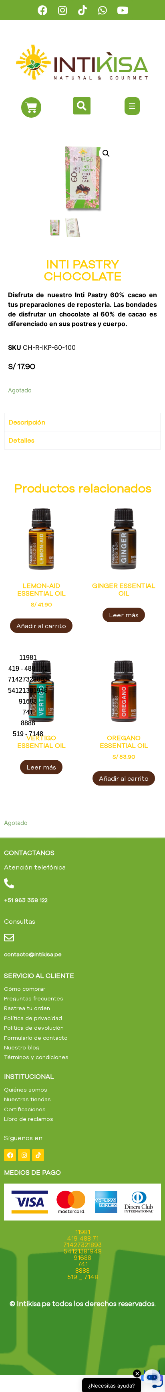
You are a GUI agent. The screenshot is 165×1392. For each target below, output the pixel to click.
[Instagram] (62, 10)
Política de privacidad (33, 1018)
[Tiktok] (82, 10)
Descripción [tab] (26, 422)
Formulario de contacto (36, 1038)
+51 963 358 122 (25, 900)
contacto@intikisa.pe (33, 954)
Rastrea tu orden (27, 1008)
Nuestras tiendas (27, 1099)
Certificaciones (25, 1109)
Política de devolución (34, 1028)
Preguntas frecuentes (33, 998)
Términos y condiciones (36, 1057)
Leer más (124, 614)
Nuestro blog (22, 1047)
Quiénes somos (25, 1089)
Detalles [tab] (21, 440)
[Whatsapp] (103, 10)
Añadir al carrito (41, 625)
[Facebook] (42, 10)
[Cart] (31, 107)
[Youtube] (123, 10)
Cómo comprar (24, 989)
